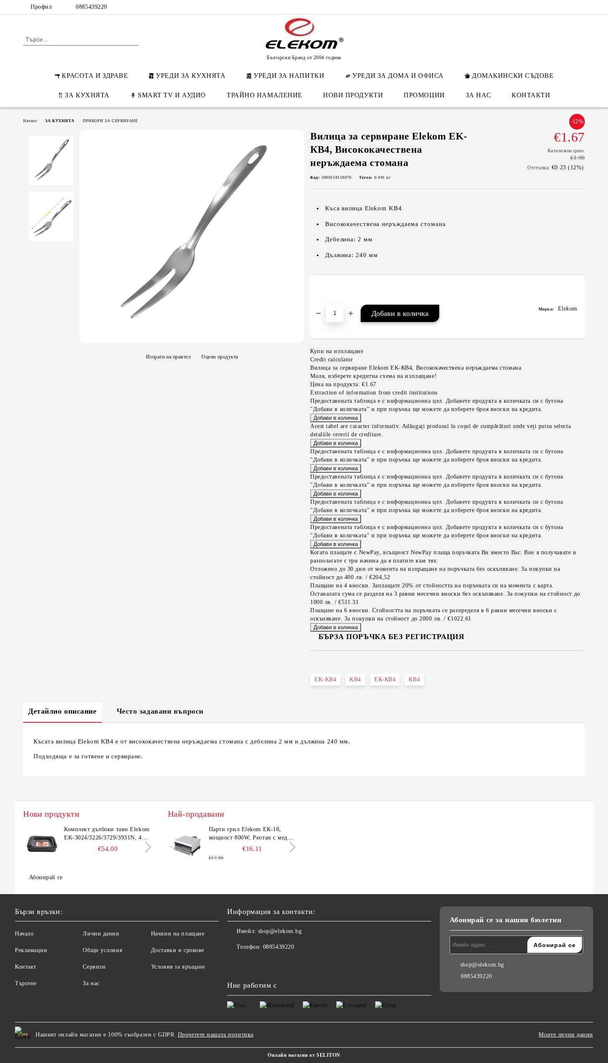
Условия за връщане (178, 967)
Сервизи (94, 967)
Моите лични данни (566, 1035)
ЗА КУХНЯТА (87, 95)
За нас (91, 983)
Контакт (25, 967)
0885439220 (91, 7)
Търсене (26, 983)
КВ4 (414, 679)
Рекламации (31, 950)
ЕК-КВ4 (384, 679)
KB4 (355, 679)
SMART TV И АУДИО (172, 95)
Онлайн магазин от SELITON (304, 1055)
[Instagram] (567, 7)
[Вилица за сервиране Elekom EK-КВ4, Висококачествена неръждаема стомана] (191, 339)
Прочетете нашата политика (216, 1035)
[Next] (145, 847)
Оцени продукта (219, 357)
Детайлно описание (62, 711)
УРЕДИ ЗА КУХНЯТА (190, 75)
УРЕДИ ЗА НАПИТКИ (289, 75)
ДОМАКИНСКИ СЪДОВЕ (513, 75)
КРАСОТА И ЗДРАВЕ (95, 75)
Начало (30, 120)
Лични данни (101, 934)
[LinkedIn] (543, 7)
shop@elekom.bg (280, 931)
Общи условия (102, 950)
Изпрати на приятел (168, 357)
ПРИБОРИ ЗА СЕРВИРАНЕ (110, 120)
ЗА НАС (478, 95)
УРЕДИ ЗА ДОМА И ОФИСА (398, 75)
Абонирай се (46, 877)
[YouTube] (580, 7)
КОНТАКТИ (531, 95)
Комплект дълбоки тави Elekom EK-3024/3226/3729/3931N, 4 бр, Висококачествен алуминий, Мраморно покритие (107, 834)
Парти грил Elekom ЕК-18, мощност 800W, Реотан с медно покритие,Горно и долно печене (252, 834)
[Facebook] (530, 7)
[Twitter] (555, 7)
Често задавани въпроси (160, 711)
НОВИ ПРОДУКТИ (353, 95)
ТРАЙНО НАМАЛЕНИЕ (264, 95)
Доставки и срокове (177, 950)
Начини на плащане (178, 934)
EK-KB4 (325, 679)
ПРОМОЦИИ (424, 95)
